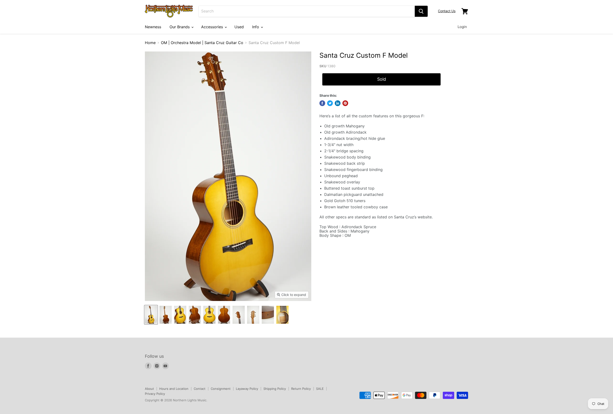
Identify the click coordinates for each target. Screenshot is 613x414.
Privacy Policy (155, 394)
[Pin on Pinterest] (345, 103)
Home (150, 42)
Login (462, 26)
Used (239, 26)
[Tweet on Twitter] (330, 103)
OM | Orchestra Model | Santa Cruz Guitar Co (202, 42)
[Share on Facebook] (322, 103)
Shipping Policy (274, 389)
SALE (320, 389)
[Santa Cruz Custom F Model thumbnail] (151, 314)
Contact (199, 389)
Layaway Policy (247, 389)
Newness (153, 26)
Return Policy (301, 389)
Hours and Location (173, 389)
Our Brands (180, 26)
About (149, 389)
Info (256, 26)
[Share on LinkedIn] (338, 103)
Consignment (221, 389)
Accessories (212, 26)
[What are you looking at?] (421, 11)
